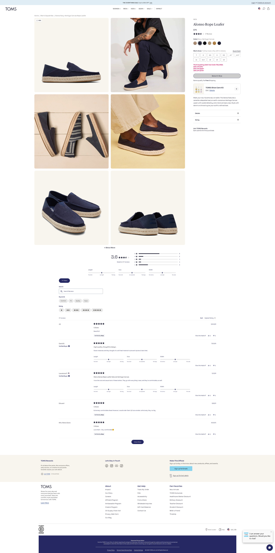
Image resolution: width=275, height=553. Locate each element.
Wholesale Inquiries (145, 503)
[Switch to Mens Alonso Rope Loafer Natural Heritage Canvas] (209, 43)
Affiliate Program (111, 500)
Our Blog (108, 517)
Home (36, 16)
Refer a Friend (175, 510)
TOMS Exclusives (176, 493)
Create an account (264, 3)
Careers (108, 496)
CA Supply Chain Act (113, 510)
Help (223, 529)
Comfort (63, 301)
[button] (120, 8)
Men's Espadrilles (47, 16)
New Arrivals (174, 489)
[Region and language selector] (259, 8)
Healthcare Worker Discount (180, 496)
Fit (71, 301)
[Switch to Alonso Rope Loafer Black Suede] (204, 43)
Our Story (108, 493)
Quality (78, 301)
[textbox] (81, 291)
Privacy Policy (109, 542)
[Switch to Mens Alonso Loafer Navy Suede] (219, 43)
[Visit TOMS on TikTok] (121, 465)
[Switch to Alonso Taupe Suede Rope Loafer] (195, 43)
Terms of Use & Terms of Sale (124, 550)
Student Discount (176, 507)
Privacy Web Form (112, 514)
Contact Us (142, 510)
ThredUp (173, 514)
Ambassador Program (113, 503)
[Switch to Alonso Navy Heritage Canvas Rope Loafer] (200, 43)
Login (253, 3)
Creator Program (111, 507)
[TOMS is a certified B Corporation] (41, 529)
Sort (201, 318)
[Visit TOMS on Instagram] (111, 465)
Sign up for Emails (181, 468)
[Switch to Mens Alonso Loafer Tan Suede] (214, 43)
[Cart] (268, 8)
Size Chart (237, 51)
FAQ (139, 493)
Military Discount (176, 500)
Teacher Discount (176, 503)
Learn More (45, 503)
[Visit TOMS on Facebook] (106, 465)
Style (86, 301)
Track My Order (143, 489)
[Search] (263, 8)
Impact (108, 489)
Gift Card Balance (144, 507)
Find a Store (142, 500)
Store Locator (212, 529)
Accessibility (142, 496)
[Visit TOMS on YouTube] (116, 465)
